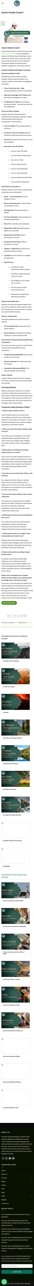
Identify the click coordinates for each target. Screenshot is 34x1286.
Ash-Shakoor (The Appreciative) (12, 738)
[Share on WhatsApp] (8, 615)
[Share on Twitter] (15, 615)
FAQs (3, 1196)
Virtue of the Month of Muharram (13, 1030)
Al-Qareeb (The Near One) (10, 1107)
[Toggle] (31, 1178)
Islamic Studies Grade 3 (9, 627)
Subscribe (17, 1272)
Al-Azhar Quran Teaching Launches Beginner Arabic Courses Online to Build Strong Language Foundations (17, 1231)
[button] (2, 3)
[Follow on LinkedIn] (10, 1158)
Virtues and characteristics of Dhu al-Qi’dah (14, 952)
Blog (2, 1192)
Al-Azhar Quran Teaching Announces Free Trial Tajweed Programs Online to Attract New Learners (16, 1239)
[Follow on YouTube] (13, 1158)
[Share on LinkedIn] (25, 615)
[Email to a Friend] (18, 615)
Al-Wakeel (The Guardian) (10, 763)
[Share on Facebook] (11, 615)
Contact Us (5, 1203)
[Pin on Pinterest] (22, 615)
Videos (3, 1185)
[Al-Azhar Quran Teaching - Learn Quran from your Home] (17, 3)
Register (4, 1200)
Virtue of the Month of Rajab (11, 1056)
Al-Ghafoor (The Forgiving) (11, 661)
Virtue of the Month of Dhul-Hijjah (13, 900)
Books (3, 10)
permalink (29, 622)
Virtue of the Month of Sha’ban (12, 1082)
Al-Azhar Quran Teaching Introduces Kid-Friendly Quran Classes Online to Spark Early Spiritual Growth (16, 1223)
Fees (2, 1189)
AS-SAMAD (6, 866)
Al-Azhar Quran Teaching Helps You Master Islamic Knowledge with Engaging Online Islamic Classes (17, 1248)
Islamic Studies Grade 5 (25, 627)
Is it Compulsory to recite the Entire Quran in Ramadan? (16, 1215)
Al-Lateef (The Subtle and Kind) (12, 815)
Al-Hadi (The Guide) (8, 686)
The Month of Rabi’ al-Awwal (11, 979)
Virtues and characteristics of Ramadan (14, 926)
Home (3, 1170)
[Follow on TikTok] (6, 1158)
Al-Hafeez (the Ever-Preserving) (12, 840)
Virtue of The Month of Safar (11, 1005)
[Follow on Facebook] (3, 1158)
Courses (4, 1178)
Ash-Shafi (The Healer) (9, 789)
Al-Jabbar (6, 712)
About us (4, 1174)
